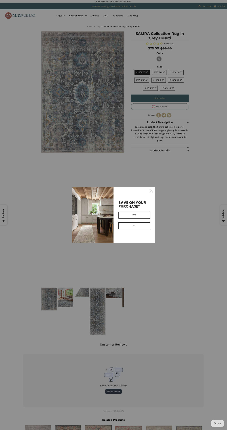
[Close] (151, 191)
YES (134, 215)
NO (134, 225)
